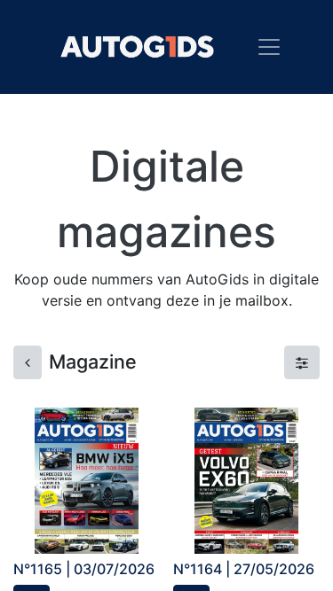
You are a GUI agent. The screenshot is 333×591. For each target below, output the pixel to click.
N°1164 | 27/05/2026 (243, 569)
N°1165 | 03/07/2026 (84, 569)
